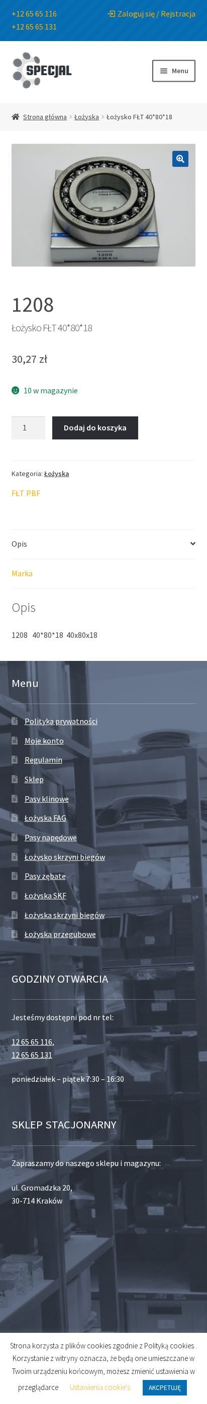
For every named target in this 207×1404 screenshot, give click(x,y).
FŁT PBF (26, 493)
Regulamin (43, 760)
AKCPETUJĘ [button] (165, 1387)
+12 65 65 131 (34, 27)
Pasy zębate (45, 876)
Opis (19, 544)
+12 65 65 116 (34, 14)
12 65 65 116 (32, 1042)
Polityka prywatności (61, 721)
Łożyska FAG (45, 818)
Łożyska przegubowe (60, 934)
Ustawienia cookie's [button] (100, 1387)
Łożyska (86, 116)
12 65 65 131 (32, 1055)
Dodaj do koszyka (95, 427)
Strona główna (45, 116)
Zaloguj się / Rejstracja (156, 14)
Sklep (34, 779)
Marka (22, 573)
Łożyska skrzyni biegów (65, 915)
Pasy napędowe (51, 837)
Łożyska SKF (45, 895)
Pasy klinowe (47, 799)
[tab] (104, 544)
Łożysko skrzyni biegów (65, 857)
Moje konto (44, 741)
